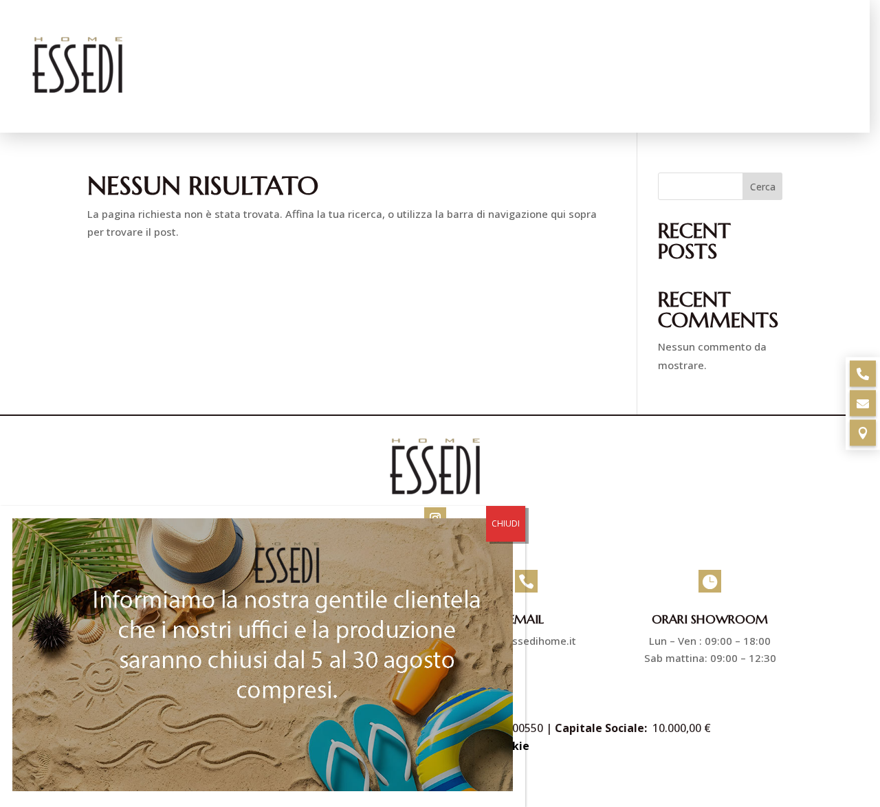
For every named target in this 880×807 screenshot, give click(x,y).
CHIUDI (506, 523)
